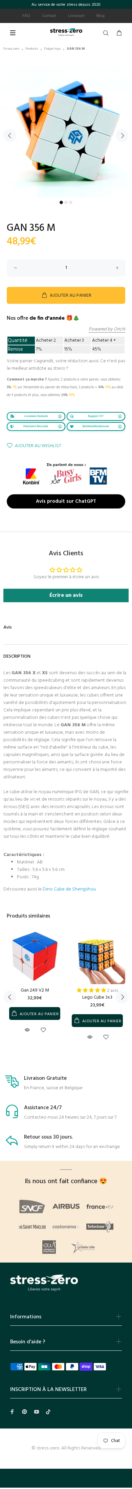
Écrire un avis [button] (66, 595)
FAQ (26, 16)
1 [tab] (61, 202)
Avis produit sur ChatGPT (66, 501)
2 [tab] (66, 202)
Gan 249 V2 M (35, 990)
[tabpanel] (66, 131)
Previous (9, 135)
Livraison (76, 16)
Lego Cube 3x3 (97, 997)
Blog (100, 16)
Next (122, 135)
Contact (49, 16)
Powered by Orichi (107, 329)
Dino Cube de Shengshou (69, 889)
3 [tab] (70, 202)
